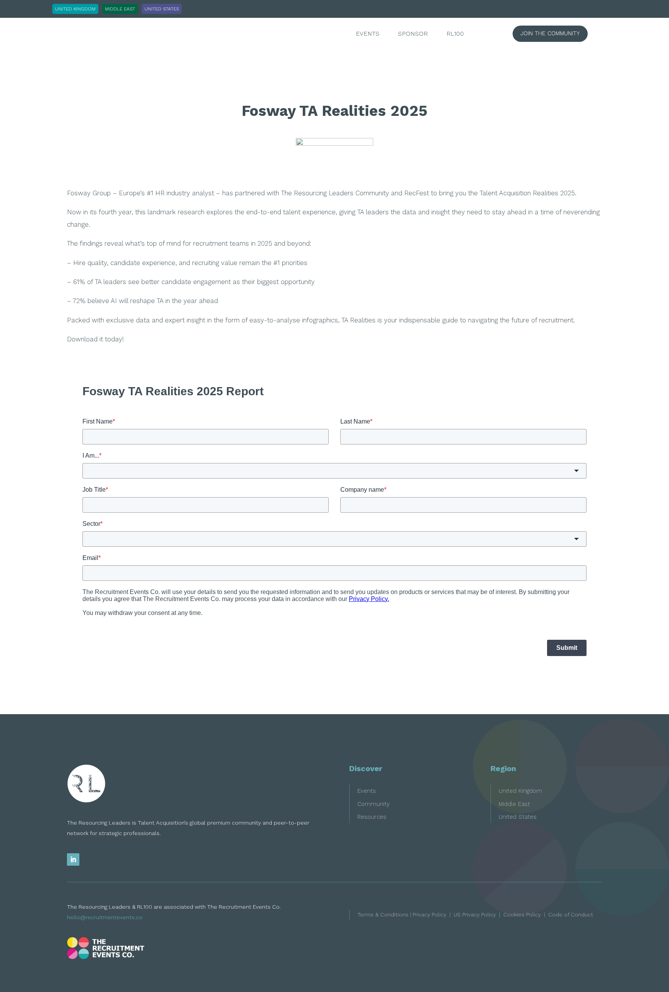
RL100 (455, 34)
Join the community (550, 33)
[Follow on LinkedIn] (73, 859)
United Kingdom (520, 790)
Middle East (514, 804)
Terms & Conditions (382, 914)
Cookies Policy (522, 914)
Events (367, 34)
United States (518, 816)
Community (373, 804)
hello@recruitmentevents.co (104, 917)
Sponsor (413, 34)
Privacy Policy (429, 914)
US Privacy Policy (475, 914)
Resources (371, 816)
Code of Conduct (570, 914)
